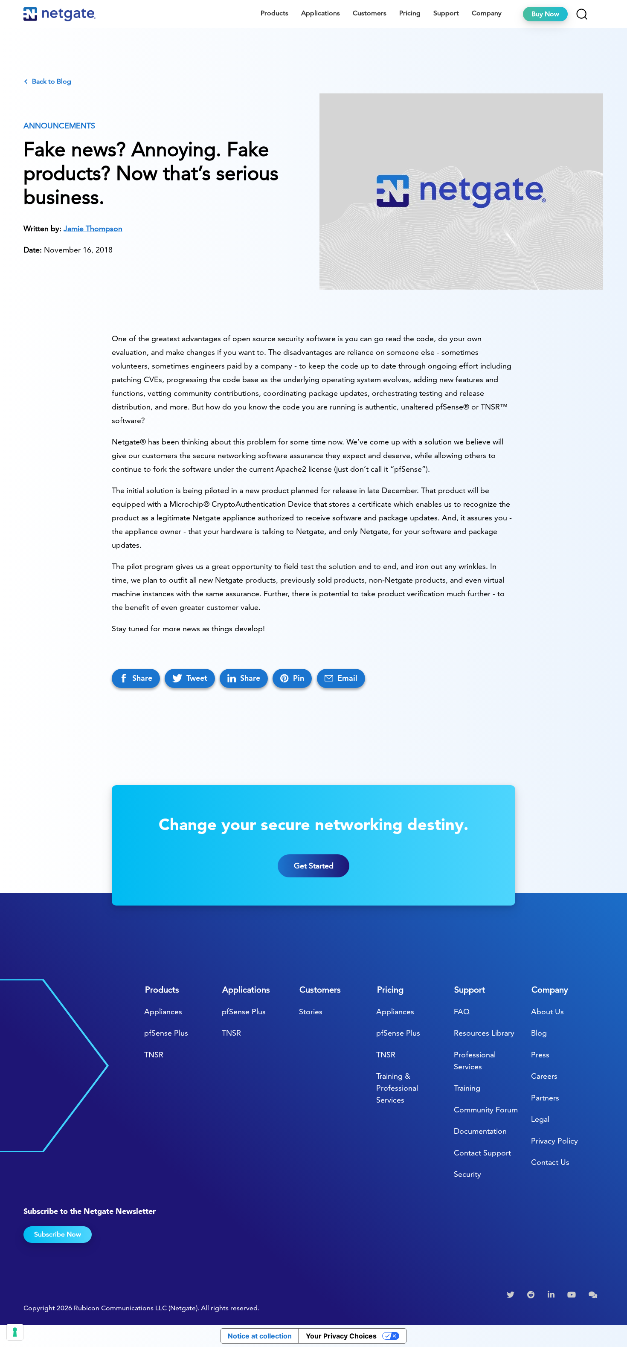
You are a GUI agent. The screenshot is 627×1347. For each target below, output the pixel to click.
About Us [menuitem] (547, 1011)
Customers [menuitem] (369, 13)
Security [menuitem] (467, 1174)
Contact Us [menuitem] (550, 1162)
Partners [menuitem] (545, 1098)
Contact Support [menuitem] (482, 1153)
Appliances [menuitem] (163, 1011)
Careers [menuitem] (544, 1076)
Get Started (314, 866)
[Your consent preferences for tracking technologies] (15, 1332)
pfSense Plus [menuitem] (166, 1033)
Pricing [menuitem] (410, 13)
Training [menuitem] (467, 1088)
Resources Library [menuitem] (484, 1033)
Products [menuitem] (274, 13)
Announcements (59, 126)
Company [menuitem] (487, 13)
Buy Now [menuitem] (545, 14)
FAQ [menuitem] (462, 1011)
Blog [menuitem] (539, 1033)
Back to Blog (51, 81)
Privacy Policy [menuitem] (554, 1141)
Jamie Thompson (93, 228)
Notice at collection (260, 1336)
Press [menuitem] (540, 1055)
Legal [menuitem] (540, 1119)
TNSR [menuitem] (153, 1055)
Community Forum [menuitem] (486, 1110)
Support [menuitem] (446, 13)
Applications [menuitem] (320, 13)
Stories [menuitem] (310, 1011)
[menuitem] (511, 1295)
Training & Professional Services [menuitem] (397, 1088)
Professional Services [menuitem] (475, 1060)
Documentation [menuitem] (480, 1131)
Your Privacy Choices (341, 1336)
